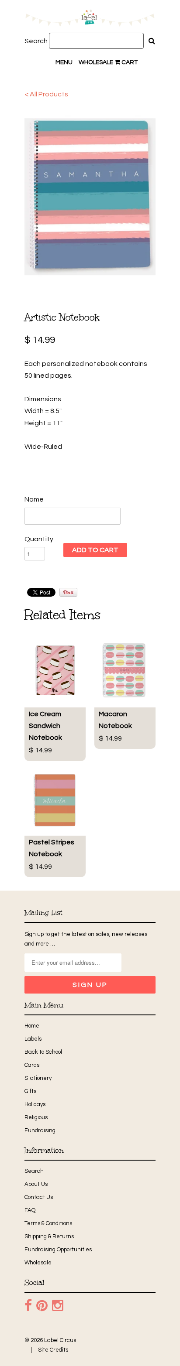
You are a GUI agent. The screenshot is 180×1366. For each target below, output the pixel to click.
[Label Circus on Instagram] (57, 1305)
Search (36, 41)
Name (34, 499)
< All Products (46, 94)
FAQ (29, 1210)
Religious (36, 1117)
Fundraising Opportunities (58, 1249)
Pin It (68, 592)
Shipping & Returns (49, 1236)
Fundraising (39, 1130)
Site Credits (53, 1350)
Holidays (34, 1104)
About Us (36, 1184)
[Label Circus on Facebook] (28, 1305)
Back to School (43, 1052)
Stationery (38, 1078)
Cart (129, 62)
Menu (64, 62)
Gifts (30, 1091)
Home (31, 1026)
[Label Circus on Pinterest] (42, 1305)
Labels (33, 1039)
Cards (31, 1065)
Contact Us (38, 1197)
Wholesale (96, 62)
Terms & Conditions (48, 1223)
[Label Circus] (90, 20)
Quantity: (39, 539)
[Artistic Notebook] (90, 196)
